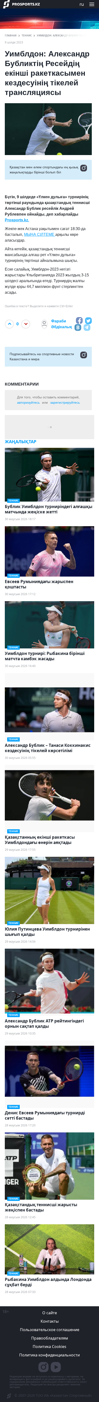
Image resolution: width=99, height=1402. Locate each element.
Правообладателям (49, 1338)
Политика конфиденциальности (49, 1355)
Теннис (27, 35)
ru (82, 4)
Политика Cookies (49, 1346)
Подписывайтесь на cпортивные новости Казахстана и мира (42, 356)
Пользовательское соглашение (49, 1329)
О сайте (49, 1312)
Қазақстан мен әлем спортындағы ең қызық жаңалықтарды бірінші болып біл (44, 169)
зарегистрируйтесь (65, 402)
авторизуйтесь (28, 402)
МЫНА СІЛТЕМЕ (39, 234)
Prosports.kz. (17, 220)
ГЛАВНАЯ (11, 35)
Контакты (50, 1321)
